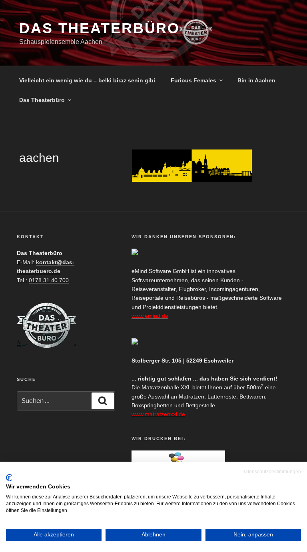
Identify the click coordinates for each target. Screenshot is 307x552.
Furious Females (193, 80)
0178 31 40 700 (49, 280)
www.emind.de (150, 316)
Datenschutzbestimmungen (271, 471)
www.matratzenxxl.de (158, 414)
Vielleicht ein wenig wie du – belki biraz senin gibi (87, 80)
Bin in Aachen (256, 80)
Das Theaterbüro (99, 28)
